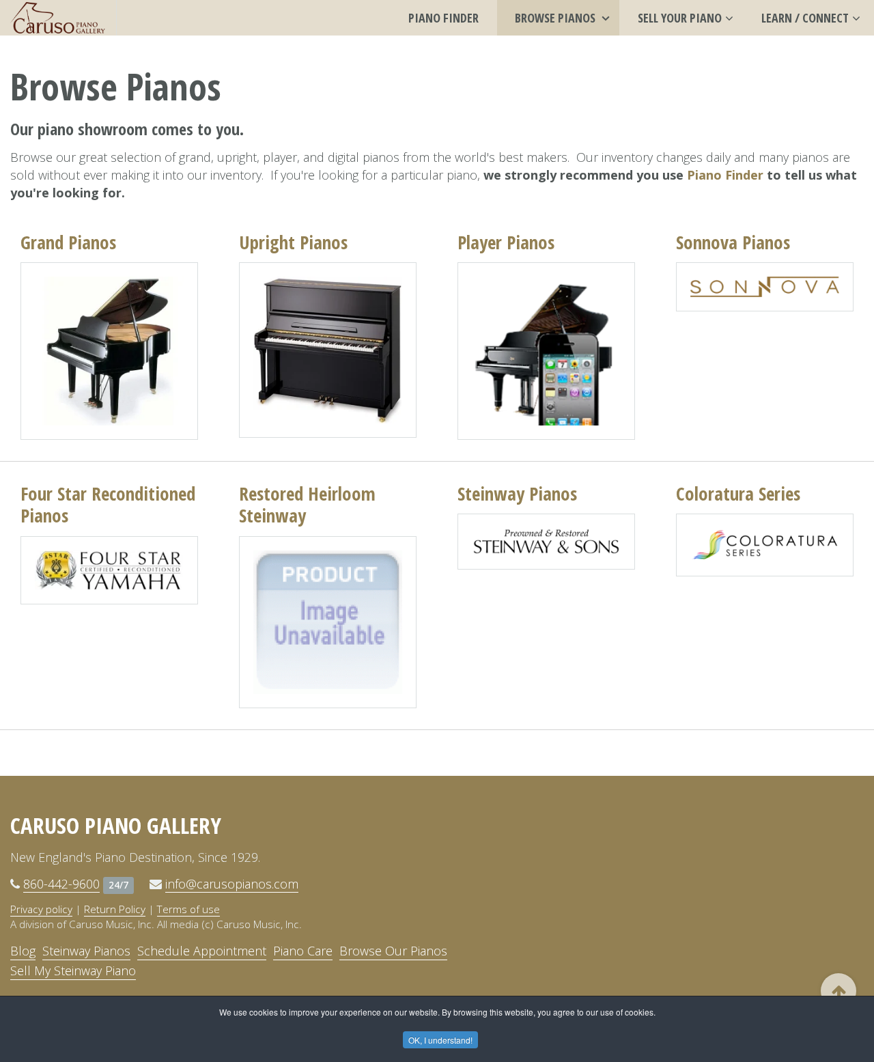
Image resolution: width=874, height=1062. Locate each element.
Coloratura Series (738, 493)
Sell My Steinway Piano (73, 970)
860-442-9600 (61, 884)
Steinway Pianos (517, 493)
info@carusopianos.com (231, 884)
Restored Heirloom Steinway (307, 504)
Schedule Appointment (201, 950)
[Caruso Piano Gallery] (58, 18)
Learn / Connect (805, 18)
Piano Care (303, 950)
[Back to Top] (838, 991)
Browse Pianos (556, 18)
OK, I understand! (440, 1040)
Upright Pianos (293, 242)
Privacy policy (41, 909)
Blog (23, 950)
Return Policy (114, 909)
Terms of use (188, 909)
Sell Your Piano (680, 18)
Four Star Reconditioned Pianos (107, 504)
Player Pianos (505, 242)
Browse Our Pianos (393, 950)
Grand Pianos (68, 242)
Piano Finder (443, 18)
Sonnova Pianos (733, 242)
